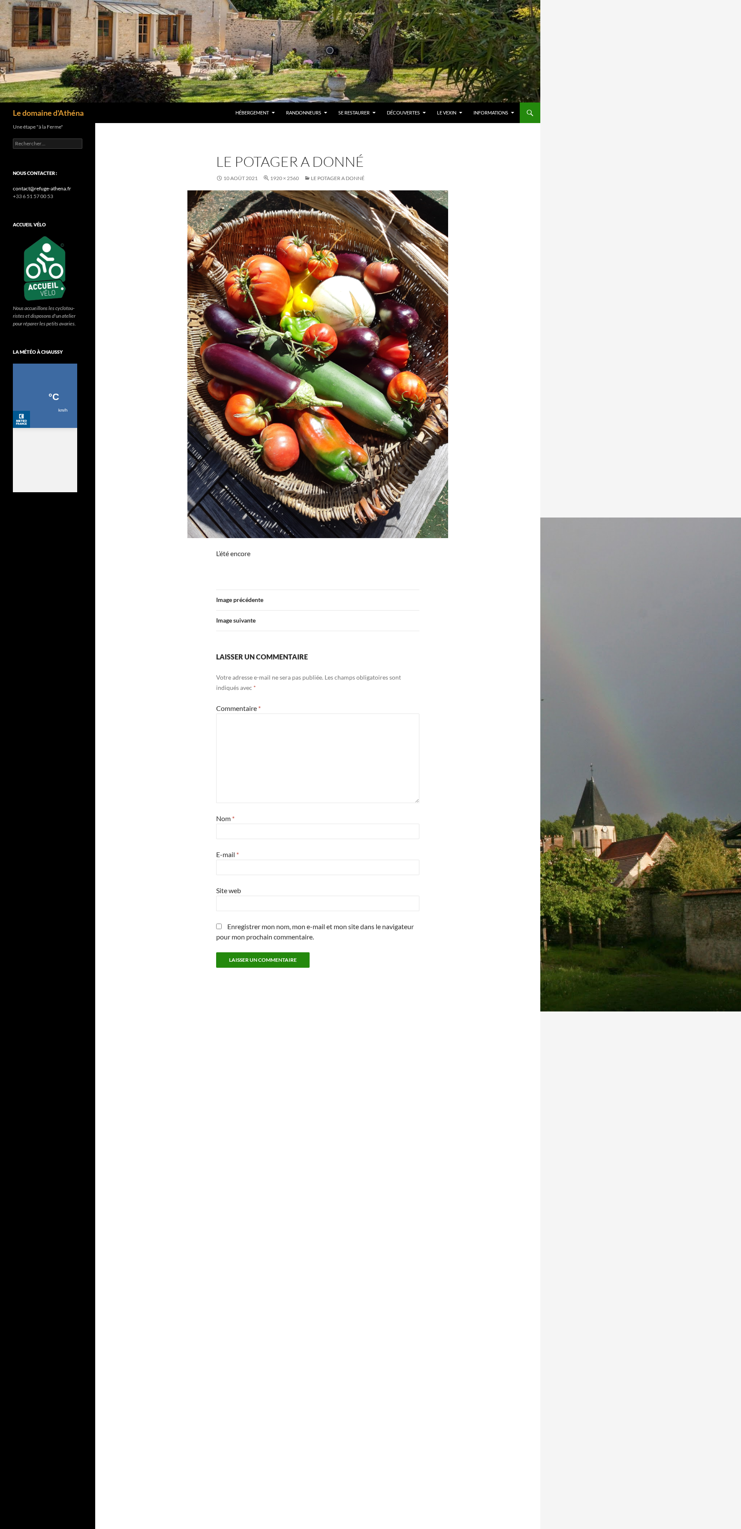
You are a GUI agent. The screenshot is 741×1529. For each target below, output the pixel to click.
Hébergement (252, 112)
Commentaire (238, 708)
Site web (228, 890)
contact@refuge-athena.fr (42, 188)
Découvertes (403, 112)
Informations (490, 112)
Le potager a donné (337, 178)
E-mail (227, 854)
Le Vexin (446, 112)
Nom (225, 818)
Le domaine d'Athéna (48, 112)
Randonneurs (303, 112)
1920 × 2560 (284, 178)
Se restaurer (354, 112)
